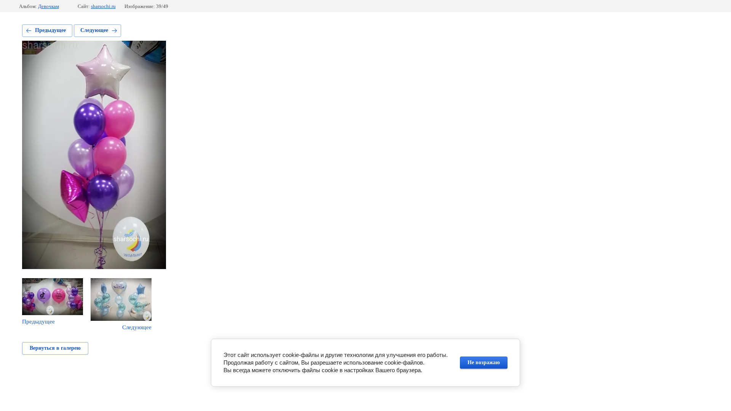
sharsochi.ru (103, 6)
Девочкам (48, 6)
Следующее (94, 30)
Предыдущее (50, 30)
